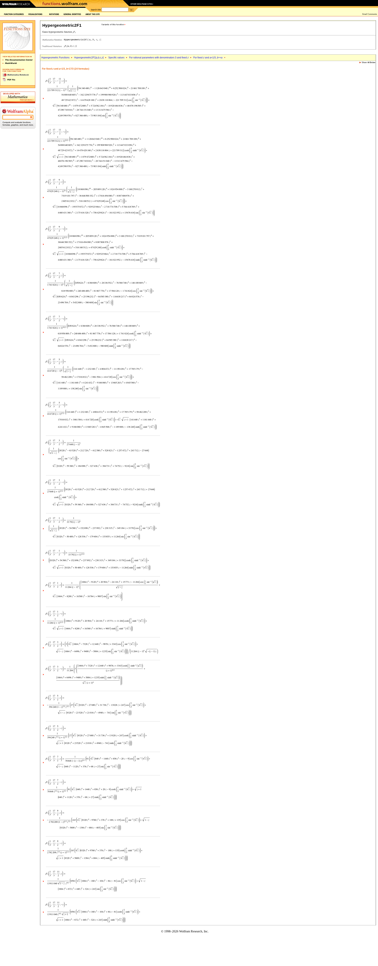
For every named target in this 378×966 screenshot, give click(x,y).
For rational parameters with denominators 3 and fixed (159, 57)
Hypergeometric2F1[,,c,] (89, 57)
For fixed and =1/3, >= (207, 57)
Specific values (116, 57)
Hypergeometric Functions (55, 57)
